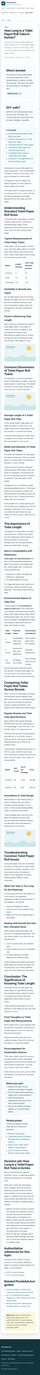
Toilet (3, 8)
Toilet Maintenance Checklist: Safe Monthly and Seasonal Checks (19, 1139)
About (19, 1351)
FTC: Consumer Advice (15, 1275)
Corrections (5, 1355)
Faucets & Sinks (10, 8)
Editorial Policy (27, 1351)
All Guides (21, 12)
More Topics (29, 12)
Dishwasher (5, 12)
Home (3, 20)
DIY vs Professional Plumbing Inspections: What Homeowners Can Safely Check (20, 1298)
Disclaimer (11, 1359)
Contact (14, 1355)
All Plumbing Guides (8, 1351)
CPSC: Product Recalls (15, 1272)
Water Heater (30, 8)
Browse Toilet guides (16, 1134)
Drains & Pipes (21, 8)
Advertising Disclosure (26, 1355)
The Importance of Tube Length (20, 145)
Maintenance (13, 12)
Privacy (4, 1359)
